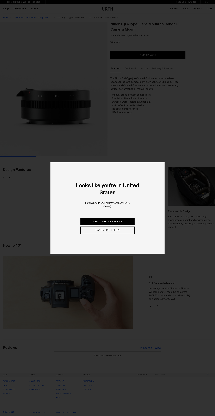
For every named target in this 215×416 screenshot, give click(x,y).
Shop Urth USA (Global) (107, 222)
